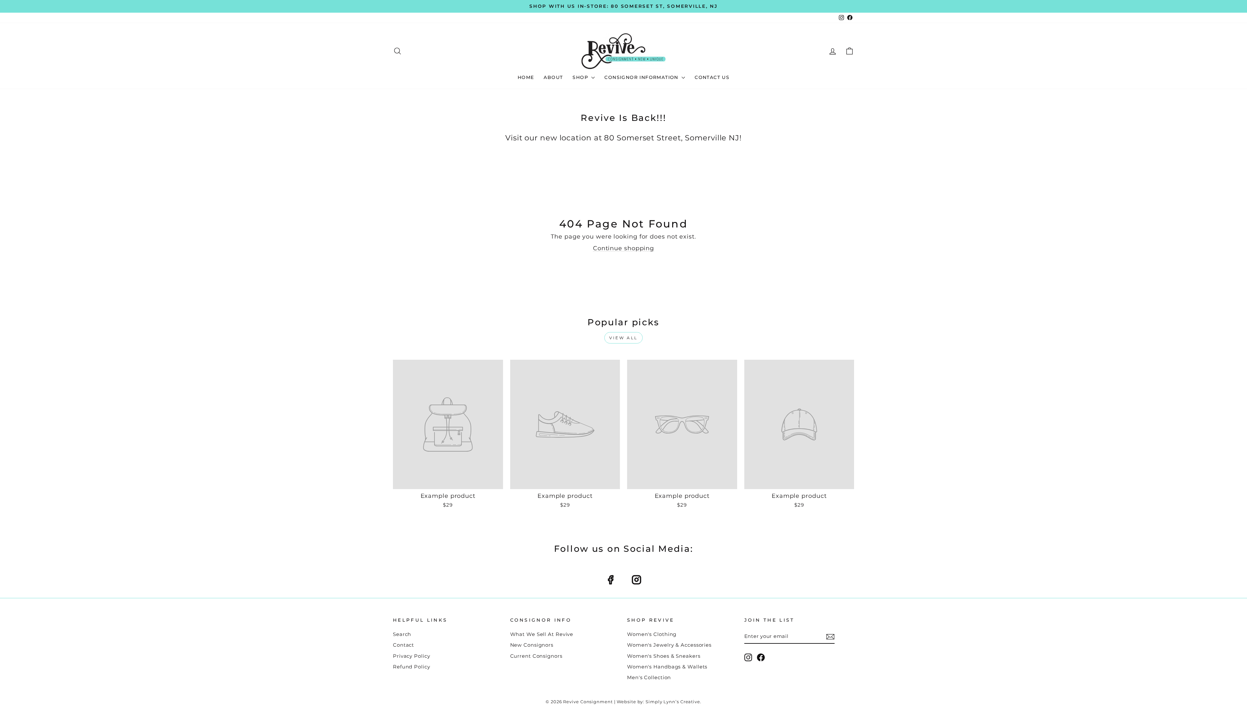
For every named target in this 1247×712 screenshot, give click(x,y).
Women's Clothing (651, 634)
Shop (581, 77)
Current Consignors (536, 656)
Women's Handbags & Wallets (667, 667)
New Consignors (532, 645)
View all (623, 337)
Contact (403, 645)
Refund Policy (411, 667)
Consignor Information (642, 77)
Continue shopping (623, 248)
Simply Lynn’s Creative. (673, 701)
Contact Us (712, 77)
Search (402, 634)
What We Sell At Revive (541, 634)
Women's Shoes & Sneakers (663, 656)
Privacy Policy (411, 656)
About (553, 77)
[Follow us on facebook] (610, 580)
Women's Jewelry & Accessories (669, 645)
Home (526, 77)
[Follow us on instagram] (636, 580)
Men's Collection (649, 677)
